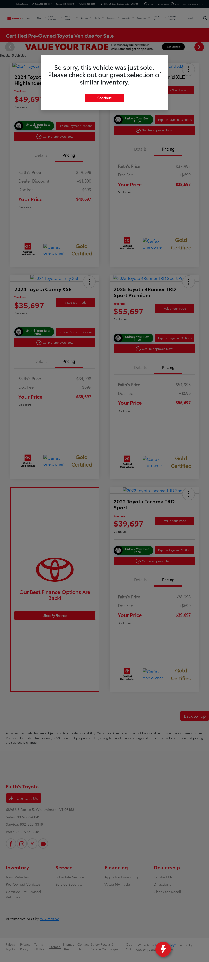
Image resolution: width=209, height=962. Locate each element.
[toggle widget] (163, 949)
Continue (104, 97)
